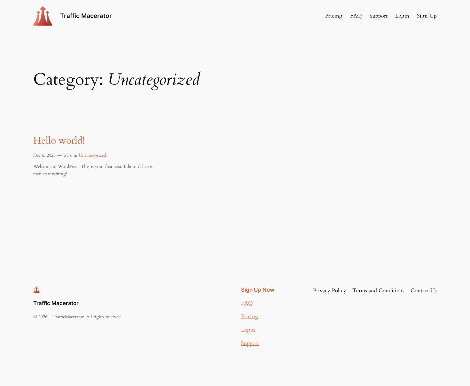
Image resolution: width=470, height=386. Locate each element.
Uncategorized (92, 155)
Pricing (249, 316)
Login (248, 330)
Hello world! (59, 141)
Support (250, 343)
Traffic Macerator (86, 16)
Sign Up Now (257, 290)
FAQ (247, 303)
